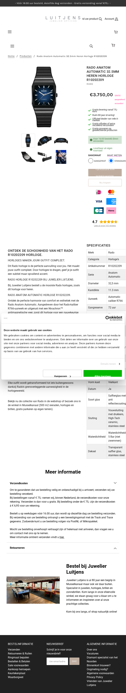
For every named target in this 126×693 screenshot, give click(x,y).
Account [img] (110, 18)
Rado (90, 84)
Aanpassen (60, 376)
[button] (63, 483)
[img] (91, 45)
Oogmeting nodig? (97, 669)
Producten (26, 56)
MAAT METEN (114, 155)
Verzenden (14, 649)
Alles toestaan (102, 376)
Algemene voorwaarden (100, 673)
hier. (62, 537)
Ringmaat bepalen (18, 657)
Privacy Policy (95, 677)
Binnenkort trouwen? (99, 665)
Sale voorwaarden (18, 665)
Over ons (92, 649)
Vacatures (92, 653)
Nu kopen (105, 182)
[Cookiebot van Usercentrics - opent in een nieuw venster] (108, 318)
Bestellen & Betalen (19, 661)
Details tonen (108, 363)
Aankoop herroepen (19, 669)
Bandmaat (94, 155)
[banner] (63, 18)
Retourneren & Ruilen (20, 653)
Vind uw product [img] (89, 18)
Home (11, 56)
